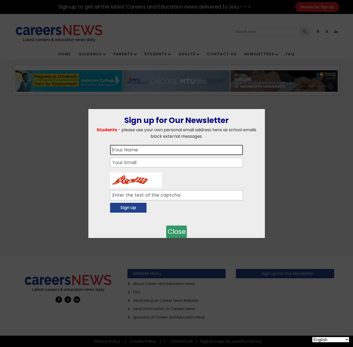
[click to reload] (136, 179)
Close (177, 231)
